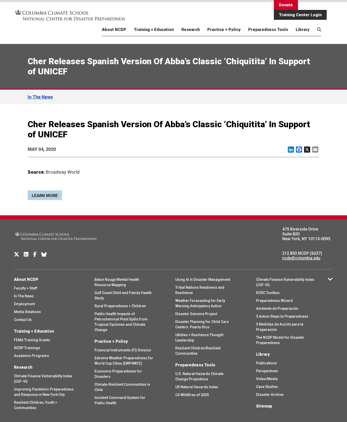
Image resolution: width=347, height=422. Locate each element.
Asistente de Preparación (277, 308)
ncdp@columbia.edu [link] (301, 258)
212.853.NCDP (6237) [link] (302, 253)
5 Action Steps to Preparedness (282, 316)
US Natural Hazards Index (196, 387)
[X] (16, 254)
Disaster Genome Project (196, 314)
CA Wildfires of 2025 (192, 395)
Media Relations (27, 312)
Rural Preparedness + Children (120, 306)
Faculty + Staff (25, 288)
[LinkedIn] (26, 254)
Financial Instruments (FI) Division (122, 350)
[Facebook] (35, 254)
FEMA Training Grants (32, 340)
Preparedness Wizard (274, 301)
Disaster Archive (269, 395)
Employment (24, 304)
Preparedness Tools (268, 29)
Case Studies (267, 387)
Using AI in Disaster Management (202, 280)
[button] (316, 35)
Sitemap (264, 406)
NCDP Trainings (27, 348)
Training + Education (154, 29)
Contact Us (23, 320)
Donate (286, 5)
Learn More (45, 195)
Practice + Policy (224, 29)
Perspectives (267, 371)
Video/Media (267, 379)
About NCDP (114, 29)
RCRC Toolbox (267, 293)
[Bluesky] (43, 254)
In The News (40, 97)
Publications (266, 363)
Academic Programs (31, 356)
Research (190, 29)
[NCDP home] (56, 243)
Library (302, 29)
